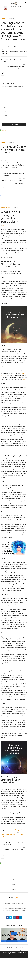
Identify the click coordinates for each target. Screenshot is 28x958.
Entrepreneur (4, 18)
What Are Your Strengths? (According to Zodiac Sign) (10, 217)
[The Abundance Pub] (14, 3)
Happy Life (14, 884)
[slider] (12, 941)
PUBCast (14, 889)
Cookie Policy (8, 953)
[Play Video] (2, 941)
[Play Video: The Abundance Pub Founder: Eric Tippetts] (14, 933)
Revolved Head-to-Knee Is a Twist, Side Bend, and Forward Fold (6, 8)
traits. (24, 379)
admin (3, 43)
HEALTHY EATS (14, 887)
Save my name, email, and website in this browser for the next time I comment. (12, 120)
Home (14, 879)
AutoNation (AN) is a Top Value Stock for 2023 (13, 150)
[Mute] (19, 941)
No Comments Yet (9, 79)
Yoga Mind (14, 881)
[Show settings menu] (22, 941)
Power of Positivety (5, 207)
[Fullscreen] (25, 941)
